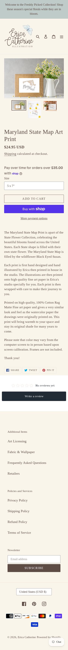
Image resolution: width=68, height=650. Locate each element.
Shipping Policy (18, 511)
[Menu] (62, 36)
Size (6, 178)
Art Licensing (17, 441)
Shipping (10, 154)
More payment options (34, 218)
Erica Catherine (27, 637)
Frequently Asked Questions (27, 463)
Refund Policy (17, 522)
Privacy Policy (18, 500)
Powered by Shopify (49, 637)
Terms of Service (19, 532)
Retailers (14, 473)
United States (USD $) (32, 591)
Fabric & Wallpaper (21, 452)
